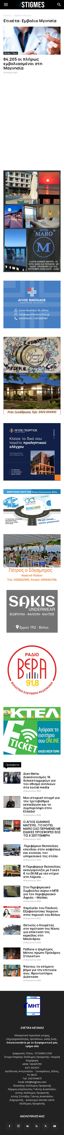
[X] (45, 1126)
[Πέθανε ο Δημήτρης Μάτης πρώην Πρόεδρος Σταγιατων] (11, 953)
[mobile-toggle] (5, 4)
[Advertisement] (32, 131)
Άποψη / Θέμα (10, 53)
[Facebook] (9, 1126)
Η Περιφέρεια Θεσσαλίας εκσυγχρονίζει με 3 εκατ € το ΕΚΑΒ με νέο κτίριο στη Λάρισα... (42, 871)
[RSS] (36, 1126)
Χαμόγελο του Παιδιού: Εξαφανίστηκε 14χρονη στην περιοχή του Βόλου (41, 911)
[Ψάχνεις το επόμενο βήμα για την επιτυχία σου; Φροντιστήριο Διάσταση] (11, 970)
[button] (59, 4)
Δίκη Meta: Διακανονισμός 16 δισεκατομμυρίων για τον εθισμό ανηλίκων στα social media (39, 780)
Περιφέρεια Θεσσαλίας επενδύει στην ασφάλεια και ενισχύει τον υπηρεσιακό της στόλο (41, 851)
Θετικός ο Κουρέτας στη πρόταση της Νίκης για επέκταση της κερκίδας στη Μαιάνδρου (41, 932)
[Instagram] (18, 1126)
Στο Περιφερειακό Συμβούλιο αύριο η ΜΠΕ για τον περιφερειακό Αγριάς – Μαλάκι (41, 892)
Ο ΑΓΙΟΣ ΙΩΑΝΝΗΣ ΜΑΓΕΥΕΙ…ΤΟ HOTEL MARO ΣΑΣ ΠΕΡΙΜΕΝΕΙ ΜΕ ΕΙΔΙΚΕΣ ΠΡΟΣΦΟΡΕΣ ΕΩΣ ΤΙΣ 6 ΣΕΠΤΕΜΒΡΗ (42, 828)
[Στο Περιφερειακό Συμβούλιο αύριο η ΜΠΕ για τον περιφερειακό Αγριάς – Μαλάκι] (11, 891)
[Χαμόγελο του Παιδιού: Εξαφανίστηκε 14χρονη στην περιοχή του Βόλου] (11, 912)
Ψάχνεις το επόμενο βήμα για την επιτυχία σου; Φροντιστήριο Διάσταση (39, 971)
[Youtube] (54, 1126)
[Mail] (27, 1126)
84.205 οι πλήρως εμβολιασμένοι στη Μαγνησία (22, 63)
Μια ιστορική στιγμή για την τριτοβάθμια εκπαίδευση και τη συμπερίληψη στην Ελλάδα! (41, 804)
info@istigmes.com (35, 1082)
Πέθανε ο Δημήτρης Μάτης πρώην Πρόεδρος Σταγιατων (41, 952)
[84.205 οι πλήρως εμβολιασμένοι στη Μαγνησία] (32, 41)
